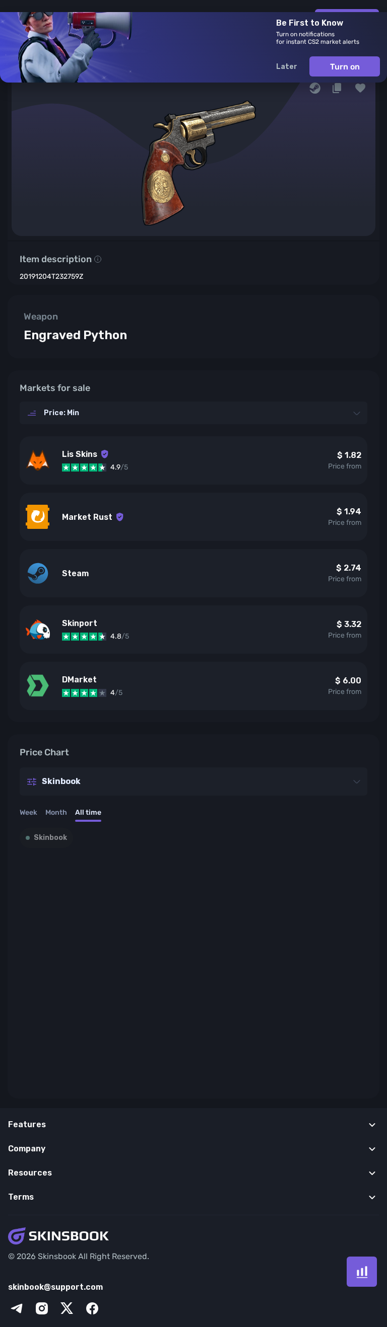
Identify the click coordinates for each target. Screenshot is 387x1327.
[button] (360, 88)
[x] (67, 1308)
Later (286, 66)
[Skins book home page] (193, 1236)
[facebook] (92, 1308)
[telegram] (16, 1308)
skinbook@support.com (55, 1287)
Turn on (345, 66)
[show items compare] (362, 1272)
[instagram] (41, 1308)
